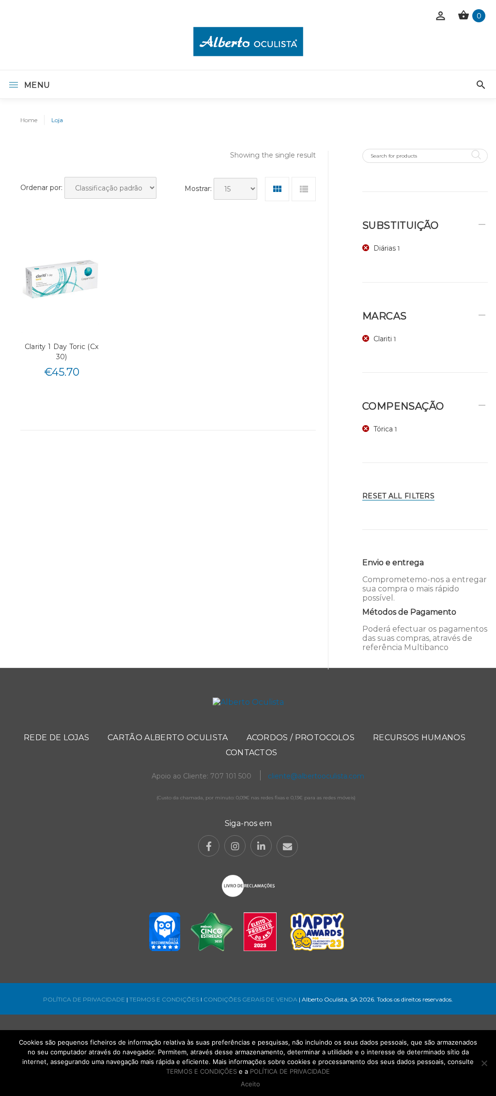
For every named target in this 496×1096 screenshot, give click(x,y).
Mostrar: (198, 188)
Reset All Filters (398, 496)
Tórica (383, 429)
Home (28, 120)
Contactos (252, 752)
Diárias (384, 248)
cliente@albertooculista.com (316, 776)
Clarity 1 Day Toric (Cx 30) (61, 351)
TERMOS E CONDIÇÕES (164, 999)
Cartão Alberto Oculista (168, 737)
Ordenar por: (41, 187)
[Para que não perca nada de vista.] (248, 41)
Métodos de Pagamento (409, 612)
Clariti (382, 338)
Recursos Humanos (419, 737)
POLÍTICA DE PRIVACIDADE (84, 999)
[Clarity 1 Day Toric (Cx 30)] (61, 281)
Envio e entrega (393, 562)
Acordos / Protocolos (301, 737)
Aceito (250, 1084)
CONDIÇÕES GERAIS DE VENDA (251, 999)
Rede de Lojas (56, 737)
